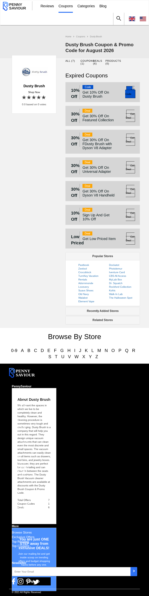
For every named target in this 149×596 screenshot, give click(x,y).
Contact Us (19, 406)
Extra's (16, 491)
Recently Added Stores (103, 310)
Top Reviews (20, 541)
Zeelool (82, 268)
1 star (24, 97)
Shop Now (34, 92)
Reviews (47, 6)
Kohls (112, 290)
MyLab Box (115, 279)
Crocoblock (84, 272)
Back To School (22, 476)
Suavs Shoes (85, 290)
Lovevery (83, 286)
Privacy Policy (21, 401)
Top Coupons (20, 546)
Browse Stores (22, 532)
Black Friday (20, 467)
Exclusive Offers (23, 537)
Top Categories (22, 511)
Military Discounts (24, 506)
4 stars (39, 97)
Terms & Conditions (25, 397)
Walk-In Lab (116, 294)
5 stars (43, 97)
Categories (86, 6)
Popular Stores (102, 256)
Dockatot (114, 264)
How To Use (20, 441)
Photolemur (115, 268)
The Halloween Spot (120, 297)
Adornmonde (85, 283)
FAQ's (16, 436)
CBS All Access (117, 275)
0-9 (14, 350)
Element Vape (86, 301)
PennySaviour (21, 386)
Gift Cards (19, 427)
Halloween (19, 462)
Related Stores (102, 320)
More (15, 526)
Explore (17, 421)
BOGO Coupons (23, 497)
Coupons (66, 6)
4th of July (19, 471)
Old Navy (83, 294)
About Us (18, 392)
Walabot (83, 297)
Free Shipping (21, 502)
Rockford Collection (120, 286)
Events (16, 456)
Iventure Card (117, 272)
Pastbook (83, 264)
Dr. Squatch (115, 283)
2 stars (29, 97)
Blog (102, 6)
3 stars (34, 97)
